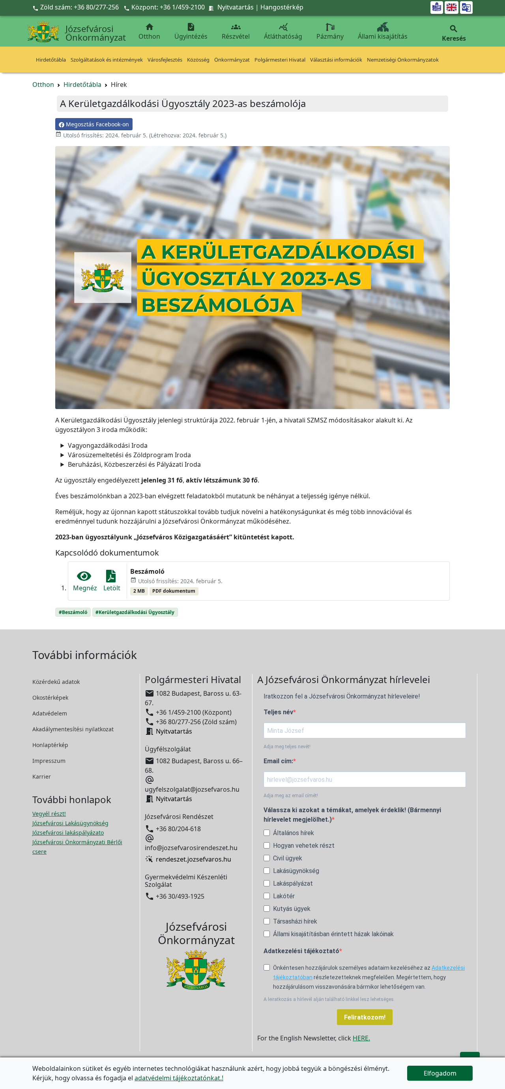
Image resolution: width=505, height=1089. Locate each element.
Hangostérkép (281, 7)
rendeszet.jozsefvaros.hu (193, 859)
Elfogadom (440, 1073)
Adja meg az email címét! (291, 795)
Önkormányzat (232, 59)
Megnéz (85, 588)
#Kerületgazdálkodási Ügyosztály (134, 612)
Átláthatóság (283, 31)
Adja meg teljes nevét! (287, 746)
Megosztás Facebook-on (96, 124)
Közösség (198, 59)
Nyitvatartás (235, 7)
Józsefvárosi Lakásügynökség (70, 823)
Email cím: (278, 761)
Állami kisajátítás (383, 36)
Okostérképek (50, 697)
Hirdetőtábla (51, 59)
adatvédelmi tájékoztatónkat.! (179, 1078)
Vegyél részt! (49, 813)
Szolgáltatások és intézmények (107, 59)
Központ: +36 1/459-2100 (168, 7)
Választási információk (336, 59)
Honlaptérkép (50, 745)
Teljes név (278, 712)
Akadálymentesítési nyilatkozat (73, 729)
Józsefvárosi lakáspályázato (68, 832)
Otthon (149, 31)
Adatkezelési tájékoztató (301, 951)
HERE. (361, 1038)
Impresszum (48, 760)
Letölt (111, 588)
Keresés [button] (454, 33)
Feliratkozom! (364, 1017)
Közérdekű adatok (56, 681)
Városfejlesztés (165, 59)
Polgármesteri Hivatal (279, 59)
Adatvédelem (49, 713)
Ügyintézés (191, 31)
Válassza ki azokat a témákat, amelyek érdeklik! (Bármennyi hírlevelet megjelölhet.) (352, 814)
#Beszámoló (73, 612)
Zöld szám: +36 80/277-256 (76, 7)
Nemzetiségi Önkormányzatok (403, 59)
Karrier (41, 776)
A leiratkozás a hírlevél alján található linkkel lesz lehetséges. (329, 999)
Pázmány (330, 36)
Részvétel (236, 31)
